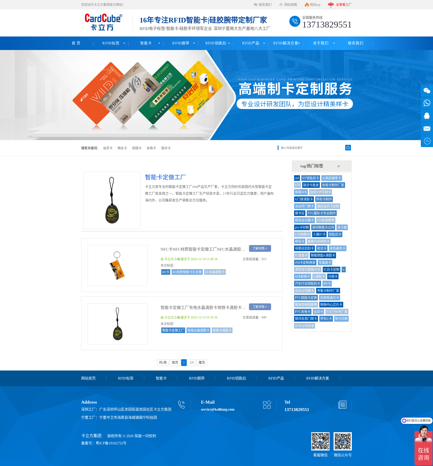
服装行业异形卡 (319, 241)
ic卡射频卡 (302, 234)
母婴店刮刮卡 (304, 248)
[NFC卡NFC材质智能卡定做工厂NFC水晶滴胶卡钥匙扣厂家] (118, 283)
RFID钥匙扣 (215, 43)
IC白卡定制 (331, 269)
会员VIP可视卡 (320, 192)
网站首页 (88, 378)
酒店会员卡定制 (328, 206)
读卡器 (342, 227)
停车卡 (299, 241)
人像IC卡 (319, 234)
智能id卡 (301, 192)
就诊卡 (166, 148)
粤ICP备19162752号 (111, 443)
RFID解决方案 (285, 43)
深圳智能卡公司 (323, 227)
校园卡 (137, 148)
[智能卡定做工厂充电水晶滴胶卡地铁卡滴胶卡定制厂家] (118, 342)
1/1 (192, 362)
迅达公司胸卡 (304, 290)
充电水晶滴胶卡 (198, 330)
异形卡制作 (324, 199)
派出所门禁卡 (304, 206)
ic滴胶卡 (319, 276)
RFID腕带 (180, 43)
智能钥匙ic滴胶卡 (323, 255)
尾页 (202, 362)
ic (344, 269)
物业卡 (122, 148)
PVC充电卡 (303, 311)
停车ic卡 (326, 318)
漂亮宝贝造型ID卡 (307, 269)
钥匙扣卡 (335, 234)
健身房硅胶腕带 (306, 304)
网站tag (315, 4)
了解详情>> (260, 248)
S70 (297, 185)
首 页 (76, 43)
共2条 (163, 362)
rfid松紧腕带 (325, 220)
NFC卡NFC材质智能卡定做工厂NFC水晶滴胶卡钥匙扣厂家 (213, 249)
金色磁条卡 (337, 248)
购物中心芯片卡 (331, 304)
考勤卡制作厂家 (328, 290)
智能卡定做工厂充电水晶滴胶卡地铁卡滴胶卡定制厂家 (209, 307)
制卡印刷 (341, 318)
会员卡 (108, 148)
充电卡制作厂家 (333, 185)
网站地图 (290, 4)
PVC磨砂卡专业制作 (322, 213)
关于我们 (321, 43)
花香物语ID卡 (329, 297)
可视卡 (333, 276)
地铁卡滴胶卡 (222, 330)
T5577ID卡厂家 (337, 311)
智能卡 (146, 43)
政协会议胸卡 (304, 220)
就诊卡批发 (311, 185)
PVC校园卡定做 (306, 297)
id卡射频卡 (302, 276)
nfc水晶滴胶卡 (215, 272)
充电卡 (151, 148)
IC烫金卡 (301, 255)
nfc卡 (165, 272)
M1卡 (327, 283)
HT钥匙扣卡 (310, 178)
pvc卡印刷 (302, 227)
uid (297, 178)
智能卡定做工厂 (173, 330)
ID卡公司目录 (304, 325)
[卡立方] (102, 22)
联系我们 (265, 4)
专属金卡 (325, 262)
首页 (175, 362)
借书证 (299, 213)
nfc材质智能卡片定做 (187, 272)
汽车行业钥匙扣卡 (307, 283)
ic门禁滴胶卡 (304, 199)
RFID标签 (111, 43)
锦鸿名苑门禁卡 (306, 318)
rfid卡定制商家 (305, 262)
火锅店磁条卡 (331, 178)
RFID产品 (250, 43)
